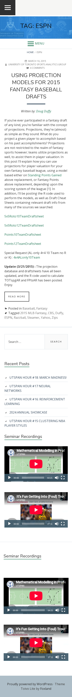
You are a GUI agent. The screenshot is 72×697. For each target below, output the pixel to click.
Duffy (59, 313)
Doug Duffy (43, 111)
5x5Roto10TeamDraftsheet (24, 216)
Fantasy (41, 308)
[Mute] (57, 478)
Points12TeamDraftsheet (22, 244)
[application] (36, 464)
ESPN (8, 317)
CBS (51, 313)
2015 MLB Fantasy (33, 313)
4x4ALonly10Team (26, 257)
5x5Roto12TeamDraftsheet (24, 225)
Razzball (20, 317)
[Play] (9, 478)
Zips (55, 317)
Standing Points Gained (44, 175)
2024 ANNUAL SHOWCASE (28, 412)
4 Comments (37, 68)
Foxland (45, 689)
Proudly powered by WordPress (30, 684)
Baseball (28, 308)
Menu (39, 43)
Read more (18, 298)
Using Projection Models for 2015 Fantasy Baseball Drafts (36, 86)
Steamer (33, 317)
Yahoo (45, 317)
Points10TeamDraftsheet (22, 234)
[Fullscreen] (63, 478)
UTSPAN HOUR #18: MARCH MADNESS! (37, 377)
